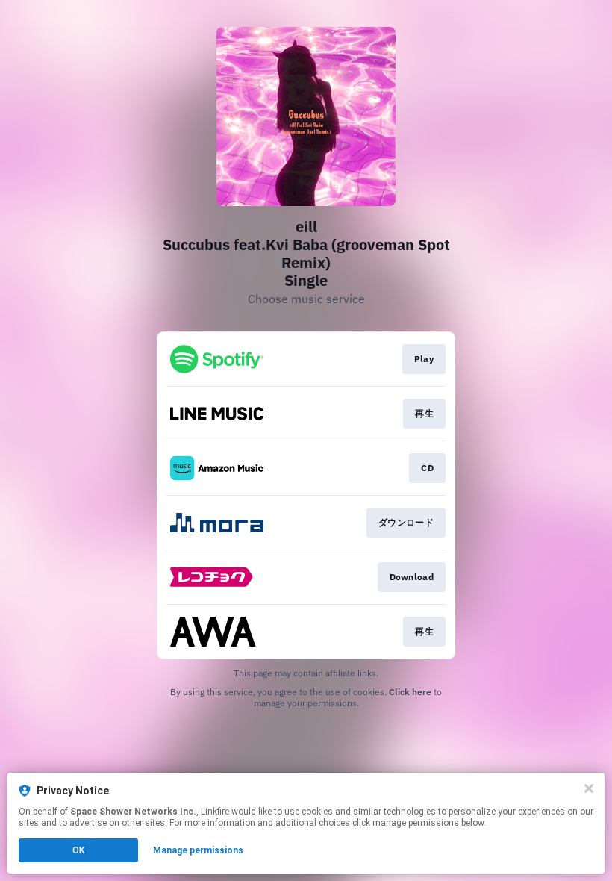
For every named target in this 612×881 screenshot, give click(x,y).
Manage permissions (198, 850)
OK (78, 850)
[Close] (589, 788)
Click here (410, 691)
